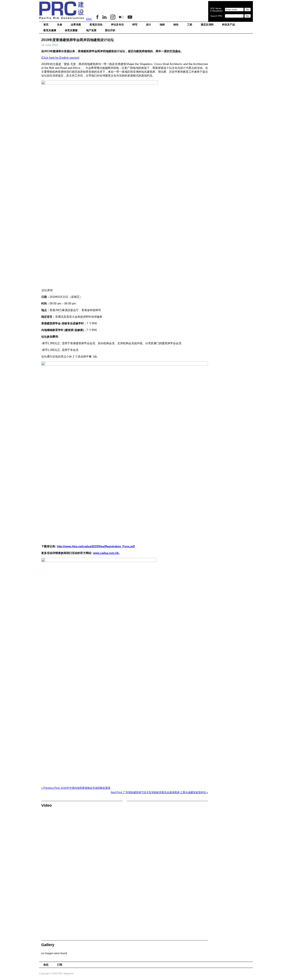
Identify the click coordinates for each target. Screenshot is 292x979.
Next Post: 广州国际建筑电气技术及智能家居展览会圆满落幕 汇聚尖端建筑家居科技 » (159, 792)
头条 (59, 24)
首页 (46, 24)
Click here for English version (60, 57)
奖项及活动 (96, 24)
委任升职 (110, 30)
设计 (148, 24)
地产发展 (91, 30)
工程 (189, 24)
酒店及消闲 (207, 24)
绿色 (175, 24)
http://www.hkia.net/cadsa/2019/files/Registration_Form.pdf (96, 546)
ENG (89, 19)
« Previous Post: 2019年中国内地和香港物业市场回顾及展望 (75, 787)
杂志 (46, 964)
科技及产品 (228, 24)
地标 (162, 24)
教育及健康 (49, 30)
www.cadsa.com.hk (106, 553)
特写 (134, 24)
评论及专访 (117, 24)
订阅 (59, 964)
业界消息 (76, 24)
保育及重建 (71, 30)
